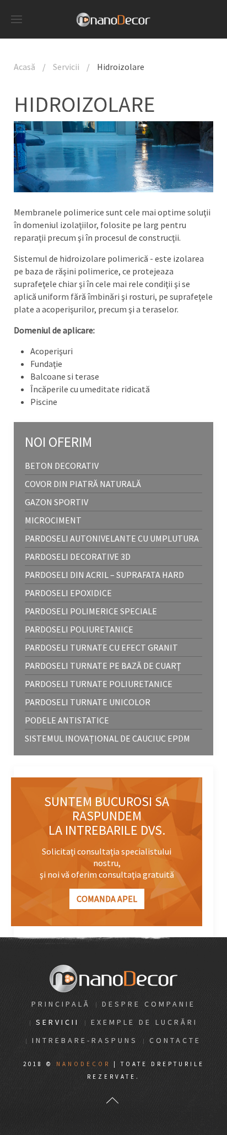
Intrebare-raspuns (85, 1040)
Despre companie (149, 1004)
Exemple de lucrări (144, 1022)
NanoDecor (83, 1064)
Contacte (175, 1040)
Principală (60, 1004)
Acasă (24, 66)
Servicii (66, 66)
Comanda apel (107, 898)
